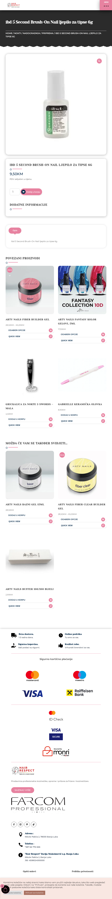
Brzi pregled (30, 336)
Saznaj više (23, 790)
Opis (15, 230)
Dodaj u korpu (33, 192)
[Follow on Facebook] (14, 824)
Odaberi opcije (16, 330)
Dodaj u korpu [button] (16, 419)
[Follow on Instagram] (20, 824)
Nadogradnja (31, 33)
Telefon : (29, 843)
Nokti (17, 33)
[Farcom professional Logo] (38, 809)
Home (9, 33)
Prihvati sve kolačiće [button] (35, 893)
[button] (106, 5)
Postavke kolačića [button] (13, 893)
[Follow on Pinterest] (27, 824)
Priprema (47, 33)
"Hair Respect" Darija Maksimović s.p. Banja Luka (52, 854)
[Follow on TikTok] (33, 824)
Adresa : (29, 833)
